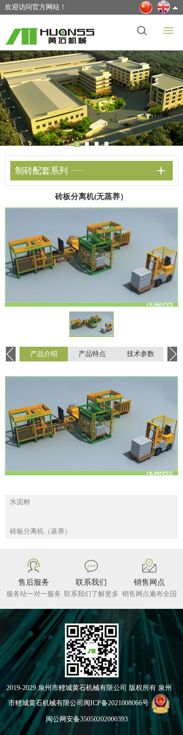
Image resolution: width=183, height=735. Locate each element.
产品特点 (92, 353)
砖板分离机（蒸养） (40, 531)
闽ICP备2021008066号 (116, 703)
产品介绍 (44, 353)
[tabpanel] (91, 98)
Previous (15, 96)
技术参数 (140, 353)
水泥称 (20, 502)
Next (168, 96)
